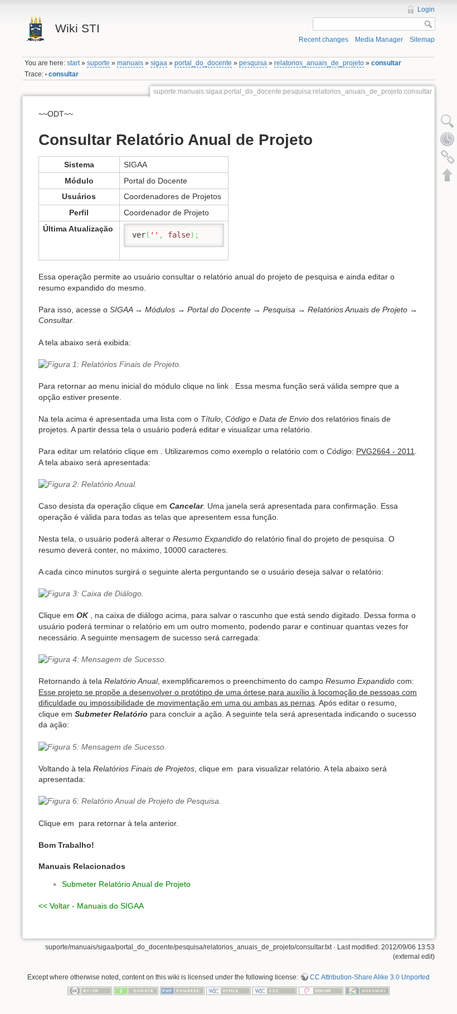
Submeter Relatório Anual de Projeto (126, 884)
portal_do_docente (203, 63)
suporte (98, 63)
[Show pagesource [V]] (447, 121)
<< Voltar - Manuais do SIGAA (91, 905)
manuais (130, 63)
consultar (386, 63)
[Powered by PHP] (182, 990)
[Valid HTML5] (228, 990)
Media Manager (379, 40)
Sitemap (422, 40)
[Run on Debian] (321, 990)
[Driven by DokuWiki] (367, 990)
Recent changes (323, 40)
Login (426, 9)
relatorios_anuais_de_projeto (319, 63)
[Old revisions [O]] (447, 139)
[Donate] (136, 990)
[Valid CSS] (274, 990)
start (73, 63)
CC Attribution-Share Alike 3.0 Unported (370, 977)
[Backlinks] (447, 157)
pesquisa (253, 63)
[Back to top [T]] (447, 175)
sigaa (158, 63)
